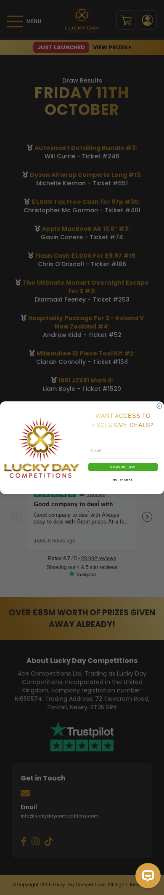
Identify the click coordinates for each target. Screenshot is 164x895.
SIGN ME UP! (123, 467)
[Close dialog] (159, 406)
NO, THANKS (123, 479)
